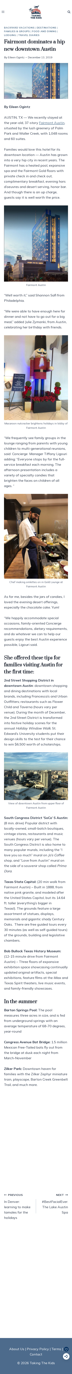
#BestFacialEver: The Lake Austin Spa (55, 1203)
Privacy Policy (38, 1349)
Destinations (46, 27)
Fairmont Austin (51, 123)
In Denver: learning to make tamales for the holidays (17, 1206)
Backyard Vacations (19, 27)
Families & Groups (17, 31)
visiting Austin (39, 665)
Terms (56, 1349)
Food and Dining (44, 31)
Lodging (10, 35)
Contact (36, 1354)
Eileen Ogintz (16, 57)
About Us (16, 1349)
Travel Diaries (29, 35)
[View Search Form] (69, 12)
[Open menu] (3, 11)
